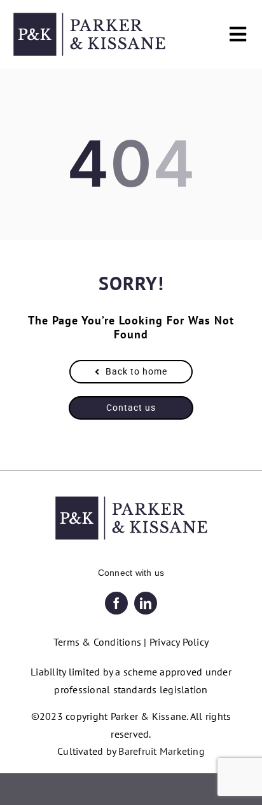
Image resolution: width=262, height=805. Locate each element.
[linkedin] (145, 603)
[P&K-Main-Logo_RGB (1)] (89, 17)
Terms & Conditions (97, 641)
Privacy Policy (179, 641)
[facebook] (116, 603)
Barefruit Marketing (161, 751)
